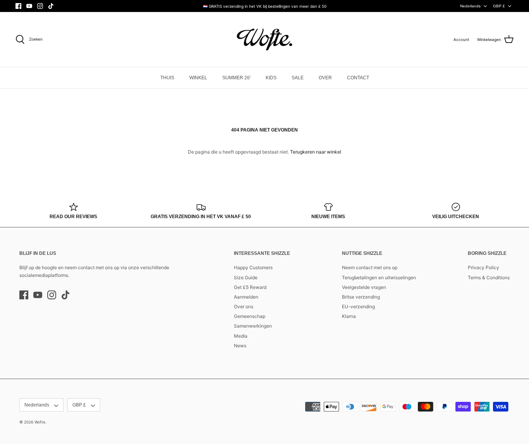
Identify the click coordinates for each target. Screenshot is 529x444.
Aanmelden (246, 297)
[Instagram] (40, 6)
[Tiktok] (51, 6)
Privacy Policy (483, 267)
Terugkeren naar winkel (315, 152)
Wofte (39, 422)
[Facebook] (18, 6)
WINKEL (198, 77)
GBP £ (499, 6)
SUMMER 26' (236, 77)
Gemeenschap (249, 316)
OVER (325, 77)
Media (240, 336)
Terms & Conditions (489, 277)
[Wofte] (264, 39)
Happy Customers (253, 267)
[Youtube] (29, 6)
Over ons (243, 306)
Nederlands (470, 6)
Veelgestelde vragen (364, 287)
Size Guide (246, 277)
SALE (298, 77)
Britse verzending (361, 297)
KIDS (271, 77)
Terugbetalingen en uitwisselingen (379, 277)
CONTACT (358, 77)
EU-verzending (358, 306)
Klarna (349, 316)
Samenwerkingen (253, 326)
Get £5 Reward (250, 287)
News (240, 345)
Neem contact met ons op (369, 267)
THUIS (167, 77)
